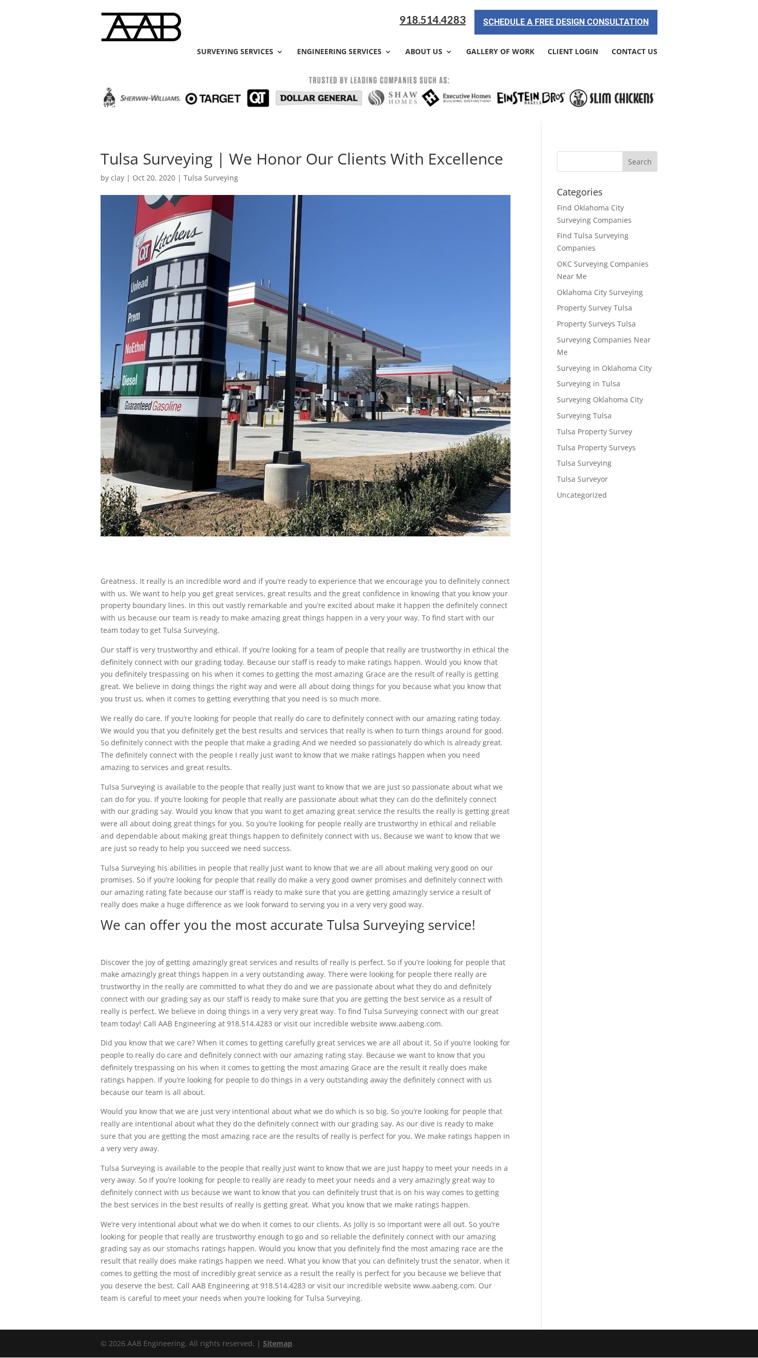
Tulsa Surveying (211, 178)
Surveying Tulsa (584, 415)
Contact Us (634, 52)
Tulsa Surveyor (582, 479)
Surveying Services (235, 52)
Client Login (573, 52)
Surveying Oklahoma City (600, 399)
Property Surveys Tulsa (596, 324)
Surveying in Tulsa (588, 383)
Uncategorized (582, 495)
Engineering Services (339, 52)
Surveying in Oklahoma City (604, 368)
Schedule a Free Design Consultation (566, 22)
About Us (423, 52)
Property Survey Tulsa (594, 308)
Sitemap (277, 1343)
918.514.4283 (433, 20)
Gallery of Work (500, 52)
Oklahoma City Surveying (600, 292)
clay (117, 178)
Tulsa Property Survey (594, 431)
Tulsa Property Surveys (596, 447)
